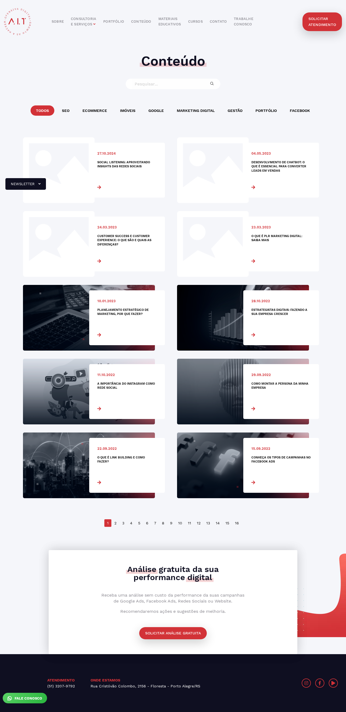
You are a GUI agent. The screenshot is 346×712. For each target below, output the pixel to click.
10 (180, 523)
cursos (195, 21)
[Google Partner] (261, 683)
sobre (58, 21)
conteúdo (141, 21)
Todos (42, 110)
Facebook (300, 110)
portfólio (113, 21)
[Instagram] (306, 683)
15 (227, 523)
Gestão (235, 110)
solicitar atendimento (322, 21)
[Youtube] (333, 683)
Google (156, 110)
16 (237, 523)
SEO (65, 110)
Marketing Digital (196, 110)
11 (189, 523)
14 (218, 523)
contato (218, 21)
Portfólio (266, 110)
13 (208, 523)
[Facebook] (319, 683)
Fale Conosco (28, 698)
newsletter (20, 186)
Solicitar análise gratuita (173, 633)
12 (199, 523)
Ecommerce (94, 110)
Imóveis (127, 110)
